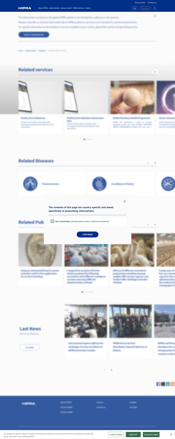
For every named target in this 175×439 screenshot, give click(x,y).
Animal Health (54, 8)
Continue (87, 235)
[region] (87, 434)
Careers (88, 8)
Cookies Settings (115, 434)
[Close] (171, 434)
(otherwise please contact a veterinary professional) (82, 221)
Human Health (66, 8)
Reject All (133, 434)
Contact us (152, 2)
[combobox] (135, 8)
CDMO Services (78, 8)
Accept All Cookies (151, 434)
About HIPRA (43, 8)
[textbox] (145, 8)
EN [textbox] (135, 8)
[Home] (27, 8)
